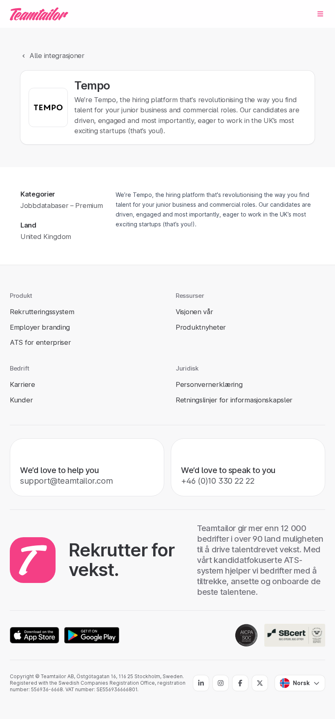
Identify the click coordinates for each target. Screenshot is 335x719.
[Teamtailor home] (39, 13)
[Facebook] (240, 683)
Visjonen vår (194, 312)
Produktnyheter (201, 327)
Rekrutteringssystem (42, 312)
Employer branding (40, 327)
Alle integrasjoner (57, 55)
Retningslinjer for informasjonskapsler (234, 400)
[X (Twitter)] (260, 683)
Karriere (22, 384)
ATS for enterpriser (40, 342)
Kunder (21, 400)
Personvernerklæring (209, 384)
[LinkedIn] (201, 683)
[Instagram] (220, 683)
